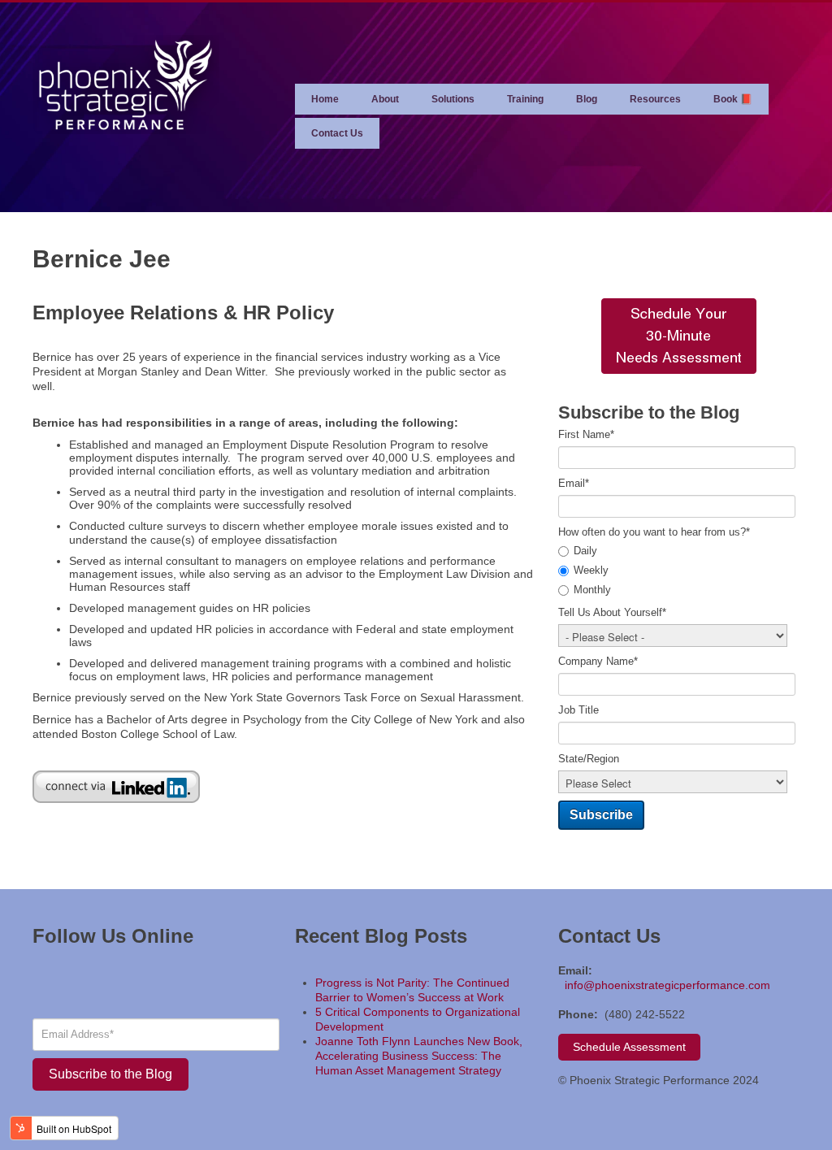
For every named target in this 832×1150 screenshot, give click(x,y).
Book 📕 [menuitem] (732, 99)
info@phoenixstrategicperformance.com (667, 985)
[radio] (679, 551)
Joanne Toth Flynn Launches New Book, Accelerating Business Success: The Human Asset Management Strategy (418, 1056)
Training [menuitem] (525, 99)
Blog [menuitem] (586, 99)
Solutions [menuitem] (452, 99)
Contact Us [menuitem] (337, 133)
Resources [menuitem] (655, 99)
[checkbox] (679, 571)
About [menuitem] (385, 99)
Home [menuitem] (325, 99)
